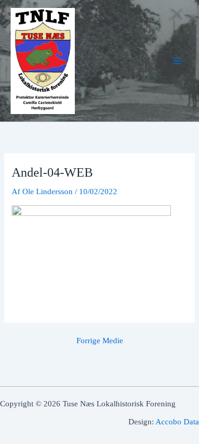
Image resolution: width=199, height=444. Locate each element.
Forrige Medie (99, 341)
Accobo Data (177, 421)
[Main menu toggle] (177, 61)
